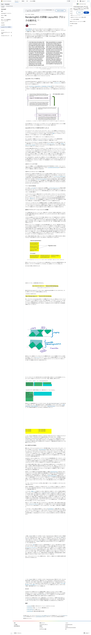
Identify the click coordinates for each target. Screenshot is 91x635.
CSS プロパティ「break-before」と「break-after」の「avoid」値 (40, 86)
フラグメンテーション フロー (31, 547)
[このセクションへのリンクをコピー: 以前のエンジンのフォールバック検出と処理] (45, 171)
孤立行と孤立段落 (34, 406)
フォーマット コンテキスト (42, 179)
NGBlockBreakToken (54, 471)
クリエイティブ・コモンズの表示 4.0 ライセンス (43, 615)
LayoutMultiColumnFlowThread (53, 167)
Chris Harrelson (30, 607)
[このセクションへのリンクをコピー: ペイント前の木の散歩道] (37, 186)
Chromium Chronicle (9, 6)
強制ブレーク (33, 491)
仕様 (33, 544)
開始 (86, 12)
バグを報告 (15, 624)
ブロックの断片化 (28, 29)
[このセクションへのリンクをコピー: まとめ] (30, 589)
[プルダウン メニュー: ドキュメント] (20, 1)
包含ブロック (32, 198)
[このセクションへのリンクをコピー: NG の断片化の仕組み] (37, 445)
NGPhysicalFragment (42, 449)
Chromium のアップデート (44, 624)
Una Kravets (29, 606)
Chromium (7, 4)
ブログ (27, 1)
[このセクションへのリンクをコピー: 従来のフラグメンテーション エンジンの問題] (49, 209)
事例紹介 (23, 1)
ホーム (26, 14)
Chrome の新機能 (32, 1)
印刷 (53, 133)
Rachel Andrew (29, 611)
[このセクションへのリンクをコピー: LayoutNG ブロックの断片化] (41, 78)
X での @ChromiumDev (68, 624)
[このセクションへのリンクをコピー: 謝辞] (28, 603)
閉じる (79, 12)
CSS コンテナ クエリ (50, 143)
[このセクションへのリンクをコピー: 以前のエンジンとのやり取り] (38, 164)
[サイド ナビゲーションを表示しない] (11, 633)
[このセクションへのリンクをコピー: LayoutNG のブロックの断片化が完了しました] (50, 128)
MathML (62, 143)
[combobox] (71, 1)
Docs (2, 4)
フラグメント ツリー (57, 82)
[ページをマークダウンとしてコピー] (38, 20)
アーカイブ (41, 627)
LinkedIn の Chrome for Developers (70, 627)
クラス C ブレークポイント (33, 504)
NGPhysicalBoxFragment (52, 475)
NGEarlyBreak (50, 508)
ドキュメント (17, 1)
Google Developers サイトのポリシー (41, 616)
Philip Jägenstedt (30, 609)
